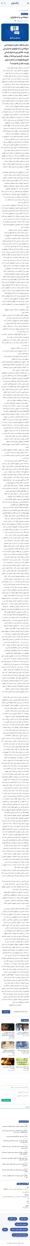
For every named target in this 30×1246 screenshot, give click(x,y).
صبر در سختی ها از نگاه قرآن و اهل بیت (23, 1051)
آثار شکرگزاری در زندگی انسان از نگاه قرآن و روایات (22, 1033)
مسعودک (27, 1195)
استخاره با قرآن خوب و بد (20, 1235)
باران (28, 1201)
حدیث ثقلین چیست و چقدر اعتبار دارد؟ (22, 1067)
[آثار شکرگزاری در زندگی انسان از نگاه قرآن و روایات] (22, 1027)
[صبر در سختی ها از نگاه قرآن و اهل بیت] (22, 1045)
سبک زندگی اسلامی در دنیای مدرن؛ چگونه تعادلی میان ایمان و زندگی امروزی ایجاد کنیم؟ (8, 1034)
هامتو (5, 1229)
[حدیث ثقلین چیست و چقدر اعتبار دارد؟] (22, 1061)
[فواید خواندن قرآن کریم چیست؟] (7, 1061)
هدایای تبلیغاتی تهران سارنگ (19, 1229)
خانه (26, 10)
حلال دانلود (24, 1219)
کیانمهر (27, 1206)
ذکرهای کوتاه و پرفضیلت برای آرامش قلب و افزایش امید (8, 1052)
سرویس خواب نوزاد (21, 1224)
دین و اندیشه (21, 10)
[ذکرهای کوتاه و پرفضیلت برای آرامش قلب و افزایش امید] (7, 1045)
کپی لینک (6, 1012)
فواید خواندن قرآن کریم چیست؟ (8, 1067)
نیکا (28, 1187)
